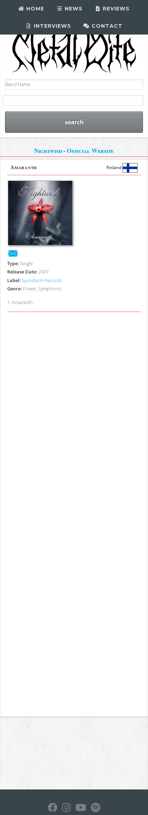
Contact (106, 26)
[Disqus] (74, 415)
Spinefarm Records (42, 280)
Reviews (115, 8)
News (73, 8)
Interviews (51, 26)
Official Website (90, 150)
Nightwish (48, 150)
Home (34, 8)
